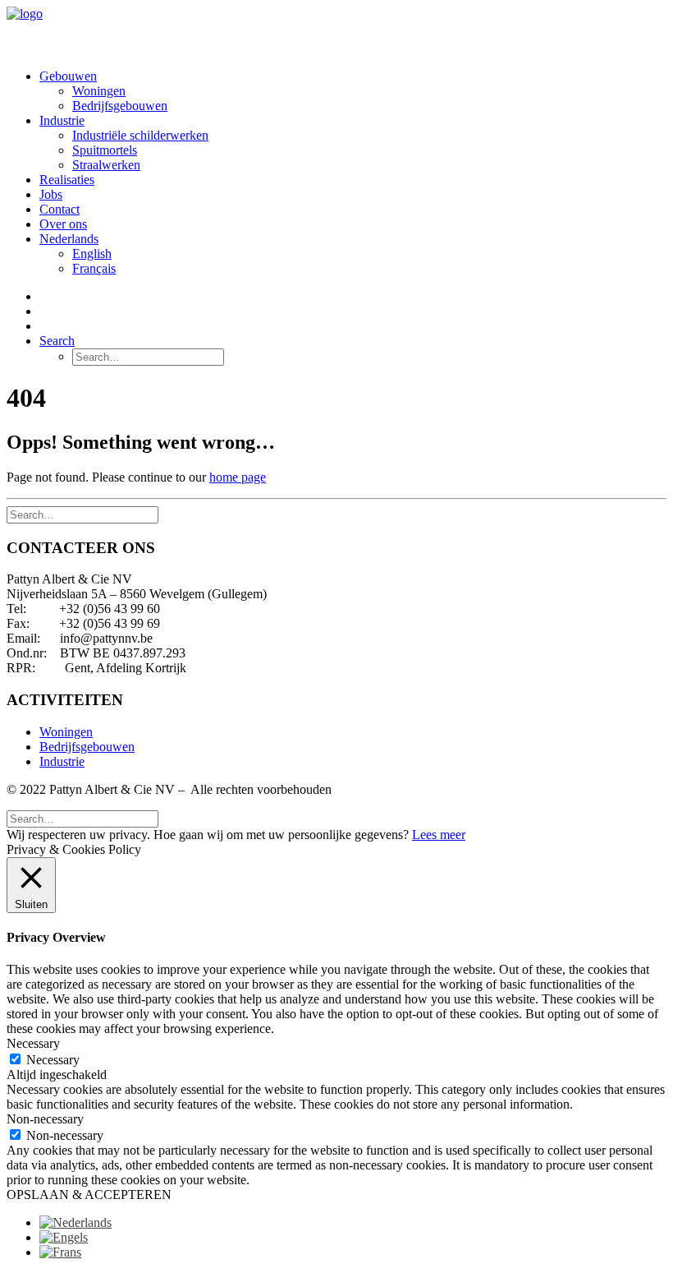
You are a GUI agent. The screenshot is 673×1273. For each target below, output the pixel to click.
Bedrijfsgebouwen (119, 106)
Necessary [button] (33, 1043)
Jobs (50, 194)
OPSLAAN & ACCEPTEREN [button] (89, 1195)
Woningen (99, 91)
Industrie (62, 120)
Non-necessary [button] (45, 1119)
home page (237, 477)
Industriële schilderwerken (140, 135)
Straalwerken (106, 165)
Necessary (53, 1060)
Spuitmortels (104, 150)
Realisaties (66, 180)
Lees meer (438, 835)
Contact (59, 209)
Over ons (63, 224)
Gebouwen (68, 76)
